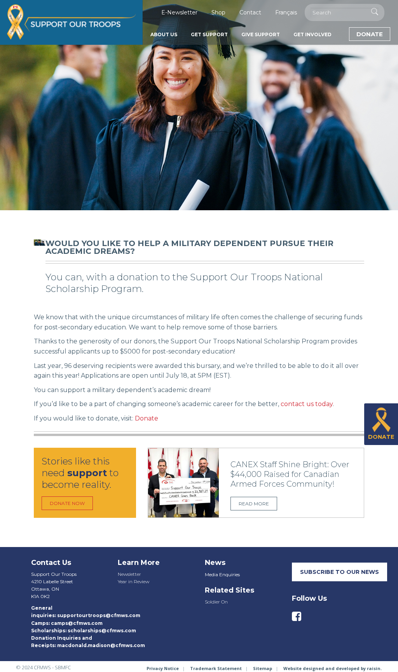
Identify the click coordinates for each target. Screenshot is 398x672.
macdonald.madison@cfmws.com (101, 645)
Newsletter (129, 574)
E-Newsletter (179, 12)
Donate (369, 34)
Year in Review (133, 581)
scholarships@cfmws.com (102, 630)
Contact (250, 12)
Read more (254, 504)
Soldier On (216, 602)
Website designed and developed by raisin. (332, 668)
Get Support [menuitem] (209, 34)
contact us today (307, 404)
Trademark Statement (216, 668)
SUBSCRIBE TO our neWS (339, 571)
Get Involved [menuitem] (312, 34)
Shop (218, 12)
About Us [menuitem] (163, 34)
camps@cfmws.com (77, 623)
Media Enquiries (222, 574)
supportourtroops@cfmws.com (98, 615)
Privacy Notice (163, 668)
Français (286, 12)
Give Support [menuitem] (260, 34)
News (215, 562)
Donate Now (67, 503)
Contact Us (51, 562)
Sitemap (262, 668)
